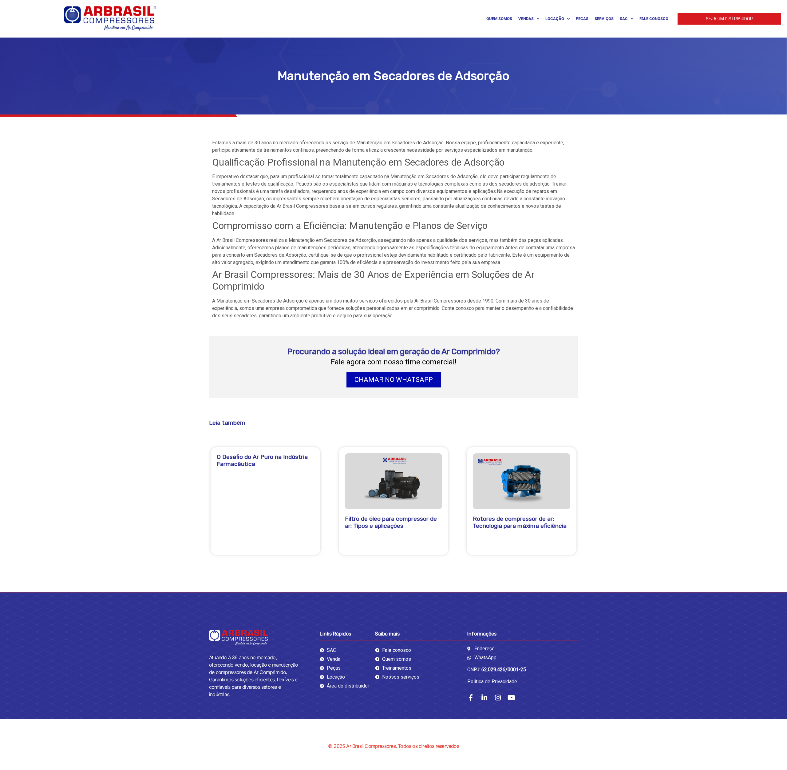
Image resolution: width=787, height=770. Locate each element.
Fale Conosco (653, 18)
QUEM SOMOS (499, 18)
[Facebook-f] (470, 697)
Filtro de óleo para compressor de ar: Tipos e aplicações (391, 522)
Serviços (604, 18)
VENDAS (526, 18)
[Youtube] (511, 697)
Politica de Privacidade (492, 681)
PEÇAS (582, 18)
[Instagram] (497, 697)
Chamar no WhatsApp (393, 379)
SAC (624, 18)
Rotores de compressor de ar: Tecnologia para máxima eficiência (520, 522)
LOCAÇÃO (554, 18)
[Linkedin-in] (484, 697)
